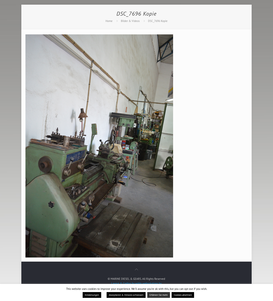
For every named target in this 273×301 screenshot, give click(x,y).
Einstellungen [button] (92, 295)
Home (109, 21)
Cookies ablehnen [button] (183, 295)
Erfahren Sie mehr (159, 295)
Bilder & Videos (130, 21)
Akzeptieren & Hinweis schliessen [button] (126, 295)
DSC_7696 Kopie (158, 21)
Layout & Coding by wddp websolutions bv (136, 283)
